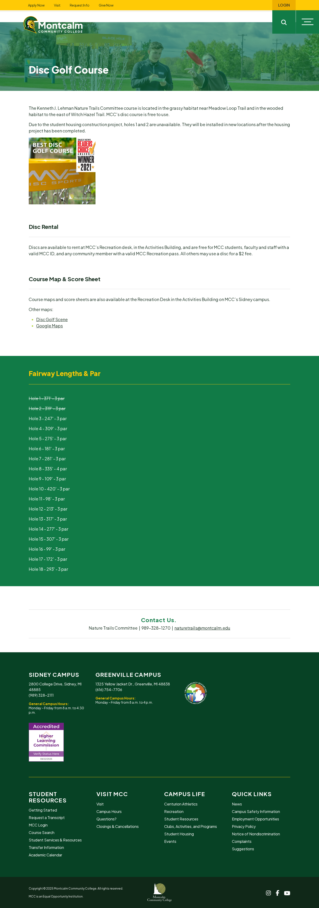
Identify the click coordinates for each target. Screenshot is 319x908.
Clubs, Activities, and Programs (190, 826)
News (237, 804)
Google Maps (49, 325)
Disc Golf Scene (52, 319)
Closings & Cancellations (117, 826)
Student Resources (48, 797)
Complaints (242, 841)
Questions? (106, 818)
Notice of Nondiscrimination (256, 833)
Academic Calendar (45, 854)
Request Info (79, 5)
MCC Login (38, 825)
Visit (57, 5)
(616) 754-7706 (109, 689)
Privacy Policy (244, 826)
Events (170, 841)
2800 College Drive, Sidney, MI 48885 (55, 686)
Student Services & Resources (55, 839)
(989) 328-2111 (41, 695)
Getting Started (43, 810)
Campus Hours (109, 811)
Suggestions (243, 848)
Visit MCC (112, 794)
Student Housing (179, 833)
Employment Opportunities (255, 818)
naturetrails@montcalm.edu (202, 628)
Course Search (41, 832)
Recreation (174, 811)
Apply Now (36, 5)
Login (284, 5)
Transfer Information (46, 847)
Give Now (106, 5)
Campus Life (184, 794)
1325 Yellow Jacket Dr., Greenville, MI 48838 (133, 683)
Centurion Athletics (181, 804)
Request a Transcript (47, 817)
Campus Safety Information (256, 811)
